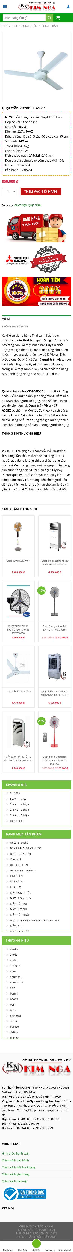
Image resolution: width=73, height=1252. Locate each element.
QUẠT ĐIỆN (29, 26)
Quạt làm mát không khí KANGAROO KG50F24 (54, 562)
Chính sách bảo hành (15, 1160)
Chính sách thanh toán (36, 1230)
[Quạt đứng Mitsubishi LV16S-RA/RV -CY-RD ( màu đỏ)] (54, 732)
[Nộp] (49, 18)
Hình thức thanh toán (15, 1153)
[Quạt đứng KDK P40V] (18, 536)
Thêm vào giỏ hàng (40, 191)
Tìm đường (8, 1250)
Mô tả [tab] (6, 318)
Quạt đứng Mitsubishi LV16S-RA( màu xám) (55, 627)
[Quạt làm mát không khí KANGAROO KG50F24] (54, 536)
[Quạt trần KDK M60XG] (18, 666)
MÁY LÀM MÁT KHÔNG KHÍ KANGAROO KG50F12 (18, 758)
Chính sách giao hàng (15, 1174)
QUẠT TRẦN (50, 26)
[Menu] (5, 6)
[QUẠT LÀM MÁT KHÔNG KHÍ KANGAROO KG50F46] (54, 666)
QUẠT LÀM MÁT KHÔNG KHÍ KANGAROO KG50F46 (55, 693)
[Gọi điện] (36, 1244)
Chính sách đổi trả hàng (36, 1237)
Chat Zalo (22, 1250)
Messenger (50, 1250)
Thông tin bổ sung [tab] (15, 326)
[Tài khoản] (68, 6)
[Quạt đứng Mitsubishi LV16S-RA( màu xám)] (54, 601)
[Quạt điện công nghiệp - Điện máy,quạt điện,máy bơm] (37, 6)
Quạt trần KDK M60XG (18, 691)
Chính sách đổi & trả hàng (18, 1167)
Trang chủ (8, 26)
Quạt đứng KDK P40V (18, 560)
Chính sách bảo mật (14, 1181)
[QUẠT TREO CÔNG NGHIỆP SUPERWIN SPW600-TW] (18, 601)
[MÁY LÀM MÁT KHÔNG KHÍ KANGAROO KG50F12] (18, 732)
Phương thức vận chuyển (36, 1233)
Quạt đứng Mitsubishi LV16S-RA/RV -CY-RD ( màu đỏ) (55, 760)
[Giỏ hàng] (58, 18)
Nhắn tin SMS (64, 1250)
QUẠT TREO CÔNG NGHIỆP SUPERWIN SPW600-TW (18, 629)
